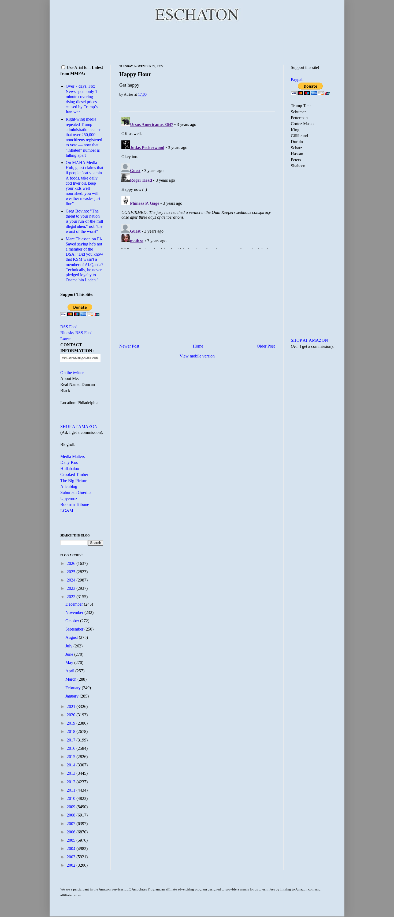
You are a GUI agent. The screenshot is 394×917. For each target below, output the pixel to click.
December (74, 604)
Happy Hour (135, 74)
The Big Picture (73, 480)
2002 (71, 865)
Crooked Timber (74, 474)
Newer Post (129, 346)
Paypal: (297, 79)
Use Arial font (79, 67)
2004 (71, 848)
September (74, 629)
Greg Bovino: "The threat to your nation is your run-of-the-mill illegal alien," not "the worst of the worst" (84, 221)
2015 (71, 756)
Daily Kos (69, 462)
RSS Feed (68, 327)
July (69, 646)
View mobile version (197, 356)
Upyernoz (68, 498)
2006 (71, 832)
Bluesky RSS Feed (76, 332)
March (71, 679)
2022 (71, 596)
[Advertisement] (197, 43)
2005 (71, 840)
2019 (71, 723)
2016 (71, 748)
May (69, 662)
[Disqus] (197, 182)
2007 (71, 823)
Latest (65, 339)
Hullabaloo (69, 468)
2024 (71, 580)
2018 (71, 731)
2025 (71, 571)
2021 (71, 706)
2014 (71, 765)
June (69, 654)
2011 (71, 790)
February (73, 687)
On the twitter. (72, 372)
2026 (71, 563)
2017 (71, 740)
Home (198, 346)
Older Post (266, 346)
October (72, 620)
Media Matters (72, 456)
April (70, 671)
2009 (71, 806)
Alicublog (68, 486)
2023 (71, 588)
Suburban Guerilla (75, 492)
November (74, 612)
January (72, 696)
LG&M (66, 510)
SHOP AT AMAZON (79, 426)
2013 (71, 773)
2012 (71, 782)
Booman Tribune (74, 504)
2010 (71, 798)
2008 (71, 815)
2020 (71, 715)
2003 (71, 857)
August (72, 637)
